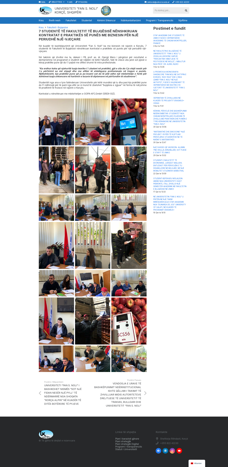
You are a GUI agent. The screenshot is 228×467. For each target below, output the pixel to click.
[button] (56, 2)
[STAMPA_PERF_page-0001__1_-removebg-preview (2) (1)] (106, 10)
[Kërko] (186, 10)
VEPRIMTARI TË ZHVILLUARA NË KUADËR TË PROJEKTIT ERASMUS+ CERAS (168, 100)
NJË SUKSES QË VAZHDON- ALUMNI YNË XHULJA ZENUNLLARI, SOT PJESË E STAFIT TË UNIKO (169, 150)
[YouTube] (179, 451)
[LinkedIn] (165, 451)
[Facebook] (158, 451)
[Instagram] (172, 451)
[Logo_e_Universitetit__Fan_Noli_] (45, 11)
